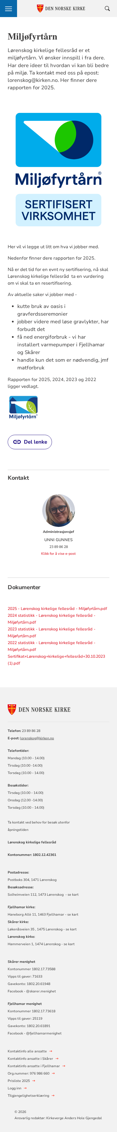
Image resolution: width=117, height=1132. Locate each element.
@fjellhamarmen (39, 1033)
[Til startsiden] (39, 709)
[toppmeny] (8, 8)
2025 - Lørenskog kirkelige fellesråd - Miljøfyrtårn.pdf (57, 608)
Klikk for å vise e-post (58, 553)
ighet (57, 1033)
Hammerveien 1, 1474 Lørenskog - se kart (41, 944)
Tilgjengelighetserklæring (28, 1095)
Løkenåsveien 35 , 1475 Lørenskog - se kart (42, 929)
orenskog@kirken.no (37, 738)
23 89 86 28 (31, 731)
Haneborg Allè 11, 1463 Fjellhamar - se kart (43, 914)
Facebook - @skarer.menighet (32, 991)
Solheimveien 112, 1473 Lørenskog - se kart (43, 894)
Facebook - (16, 1033)
